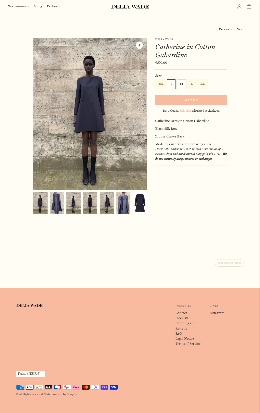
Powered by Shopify (64, 394)
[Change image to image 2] (57, 203)
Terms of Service (188, 344)
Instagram (217, 313)
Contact (181, 313)
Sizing (38, 6)
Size (158, 76)
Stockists (182, 318)
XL (202, 84)
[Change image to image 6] (123, 203)
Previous (225, 29)
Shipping (185, 110)
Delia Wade (164, 39)
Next (240, 29)
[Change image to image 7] (140, 203)
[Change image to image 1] (40, 203)
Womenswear (17, 6)
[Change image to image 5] (107, 203)
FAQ (179, 333)
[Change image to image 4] (90, 203)
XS (161, 84)
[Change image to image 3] (73, 203)
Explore (52, 6)
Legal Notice (185, 339)
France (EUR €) (29, 374)
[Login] (239, 6)
